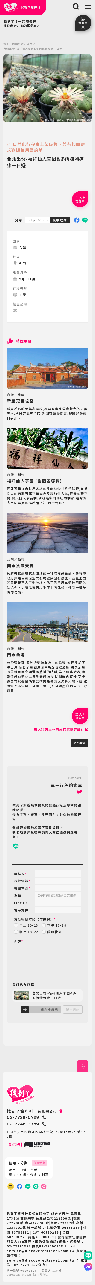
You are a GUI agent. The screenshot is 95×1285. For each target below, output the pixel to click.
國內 (30, 44)
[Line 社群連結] (36, 1186)
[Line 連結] (88, 1255)
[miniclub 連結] (11, 1186)
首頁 (6, 44)
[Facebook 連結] (19, 1186)
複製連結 (60, 220)
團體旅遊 (18, 44)
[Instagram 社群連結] (44, 1186)
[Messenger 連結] (88, 1267)
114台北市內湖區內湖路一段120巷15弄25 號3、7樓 (46, 1134)
